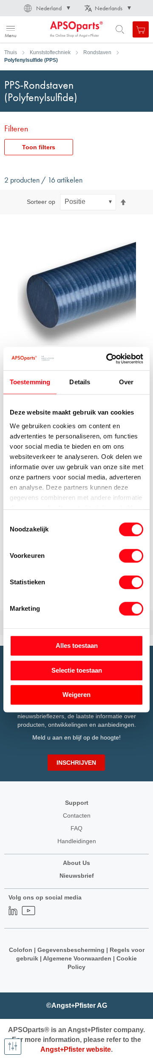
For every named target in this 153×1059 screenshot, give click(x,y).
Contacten (77, 815)
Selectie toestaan (76, 670)
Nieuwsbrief (77, 875)
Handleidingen (76, 841)
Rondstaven (97, 52)
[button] (46, 8)
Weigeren (76, 694)
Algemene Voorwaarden (78, 958)
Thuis (10, 52)
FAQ (76, 828)
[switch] (131, 556)
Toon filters (38, 147)
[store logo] (47, 29)
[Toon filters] (12, 1047)
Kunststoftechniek (50, 52)
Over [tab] (126, 382)
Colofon (20, 949)
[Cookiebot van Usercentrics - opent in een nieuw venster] (108, 358)
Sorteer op (41, 201)
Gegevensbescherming (71, 949)
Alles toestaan (77, 645)
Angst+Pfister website (75, 1049)
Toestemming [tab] (30, 382)
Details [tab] (79, 382)
